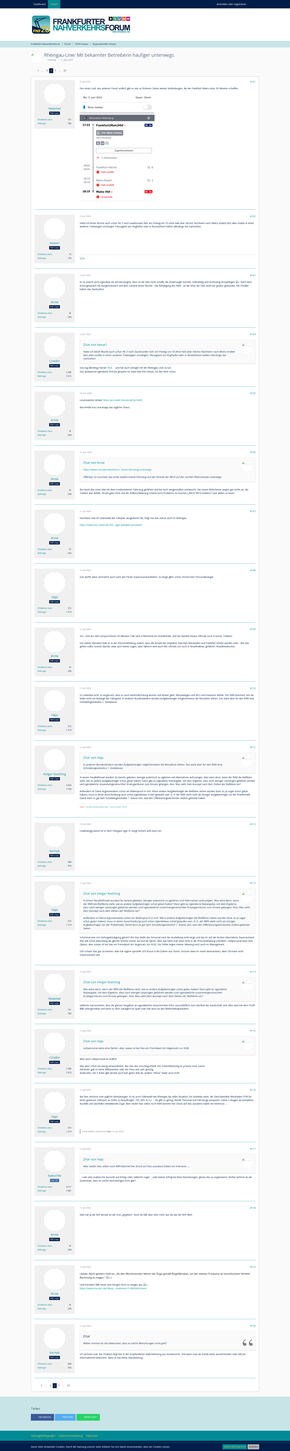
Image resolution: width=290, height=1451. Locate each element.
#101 (253, 81)
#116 (253, 1089)
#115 (253, 1030)
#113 (253, 883)
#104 (253, 334)
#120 (253, 1325)
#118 (253, 1207)
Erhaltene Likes (45, 119)
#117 (253, 1148)
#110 (253, 688)
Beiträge (42, 123)
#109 (253, 629)
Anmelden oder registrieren (231, 4)
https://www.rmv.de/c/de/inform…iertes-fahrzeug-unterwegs (117, 469)
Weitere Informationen (234, 1446)
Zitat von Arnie (94, 463)
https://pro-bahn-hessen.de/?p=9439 (122, 400)
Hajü (108, 1131)
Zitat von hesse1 (95, 345)
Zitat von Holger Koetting (101, 893)
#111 (253, 747)
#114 (253, 971)
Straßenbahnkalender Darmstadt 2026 (106, 806)
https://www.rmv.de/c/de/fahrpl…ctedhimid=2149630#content (113, 1288)
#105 (253, 393)
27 (65, 70)
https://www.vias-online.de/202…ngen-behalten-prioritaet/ (111, 525)
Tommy (51, 59)
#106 (253, 452)
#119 (253, 1266)
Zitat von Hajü (93, 758)
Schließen (253, 1446)
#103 (253, 275)
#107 (253, 511)
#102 (253, 216)
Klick (109, 367)
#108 (253, 570)
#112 (253, 824)
